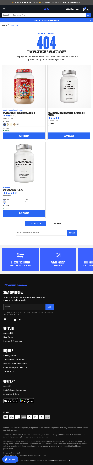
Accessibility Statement (14, 359)
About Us (7, 386)
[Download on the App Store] (10, 400)
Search (72, 233)
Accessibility (8, 333)
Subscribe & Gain (11, 394)
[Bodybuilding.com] (46, 9)
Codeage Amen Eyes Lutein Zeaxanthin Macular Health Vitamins (66, 113)
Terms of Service (9, 314)
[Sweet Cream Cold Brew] (8, 124)
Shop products (35, 223)
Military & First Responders (15, 363)
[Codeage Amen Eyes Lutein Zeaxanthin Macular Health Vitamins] (69, 86)
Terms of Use (9, 371)
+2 (18, 124)
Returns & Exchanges (12, 341)
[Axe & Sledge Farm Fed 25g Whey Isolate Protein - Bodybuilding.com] (23, 86)
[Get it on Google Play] (26, 400)
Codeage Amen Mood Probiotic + (13, 190)
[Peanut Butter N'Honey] (4, 124)
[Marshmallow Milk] (11, 124)
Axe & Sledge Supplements (13, 110)
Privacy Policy (45, 312)
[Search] (88, 15)
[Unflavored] (4, 202)
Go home (57, 223)
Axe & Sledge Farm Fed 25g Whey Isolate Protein (19, 112)
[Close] (90, 20)
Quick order (24, 135)
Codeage (51, 110)
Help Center (8, 337)
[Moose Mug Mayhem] (14, 124)
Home (4, 25)
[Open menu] (4, 9)
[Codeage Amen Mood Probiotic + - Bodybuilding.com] (23, 163)
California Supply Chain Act (15, 367)
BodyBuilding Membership (14, 390)
